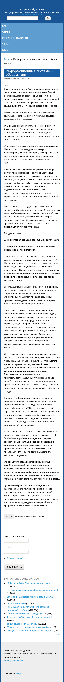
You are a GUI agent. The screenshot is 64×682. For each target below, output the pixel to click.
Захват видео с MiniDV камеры (22, 624)
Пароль (9, 547)
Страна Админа (32, 9)
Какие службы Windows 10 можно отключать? (29, 617)
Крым (5, 50)
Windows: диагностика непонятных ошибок (28, 627)
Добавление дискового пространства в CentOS (30, 597)
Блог (4, 25)
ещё (58, 634)
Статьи (6, 31)
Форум (6, 43)
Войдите (9, 516)
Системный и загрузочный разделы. (24, 613)
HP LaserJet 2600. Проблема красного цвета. (29, 583)
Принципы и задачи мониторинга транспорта (29, 630)
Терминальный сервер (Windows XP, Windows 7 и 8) (32, 590)
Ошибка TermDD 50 (16, 603)
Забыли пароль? (15, 558)
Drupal (19, 673)
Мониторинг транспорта (15, 37)
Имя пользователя (15, 536)
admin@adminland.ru (32, 14)
